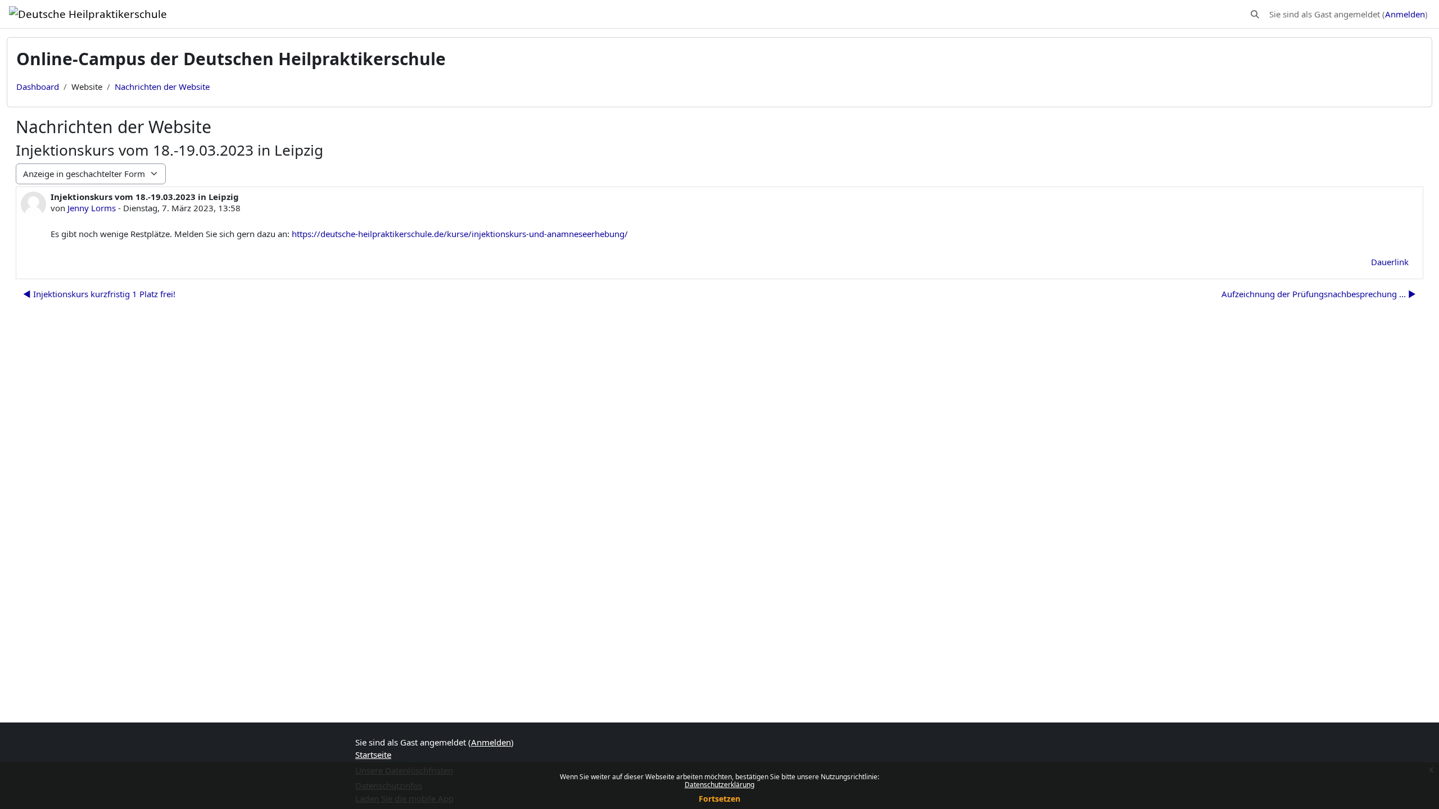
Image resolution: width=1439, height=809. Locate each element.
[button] (1255, 14)
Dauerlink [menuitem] (1390, 261)
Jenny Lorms (91, 207)
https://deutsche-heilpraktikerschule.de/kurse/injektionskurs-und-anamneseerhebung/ (460, 233)
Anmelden (1405, 14)
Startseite (373, 754)
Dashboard (37, 86)
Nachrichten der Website (162, 86)
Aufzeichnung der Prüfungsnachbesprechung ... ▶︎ (1318, 293)
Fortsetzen (719, 798)
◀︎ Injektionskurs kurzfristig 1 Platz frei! (99, 293)
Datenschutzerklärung (719, 784)
